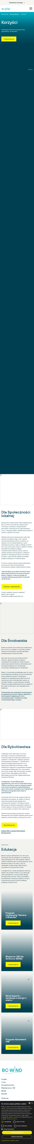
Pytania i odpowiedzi (12, 586)
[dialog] (17, 1122)
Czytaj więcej (9, 39)
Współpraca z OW (8, 1088)
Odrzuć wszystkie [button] (17, 1137)
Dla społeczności (7, 1085)
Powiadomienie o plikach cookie (10, 1140)
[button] (17, 2)
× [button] (32, 1103)
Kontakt (4, 1094)
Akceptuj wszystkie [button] (17, 1132)
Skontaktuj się (9, 825)
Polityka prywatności (12, 1119)
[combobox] (29, 1103)
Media (3, 1091)
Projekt (4, 1079)
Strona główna (14, 14)
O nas (3, 1082)
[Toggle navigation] (30, 8)
